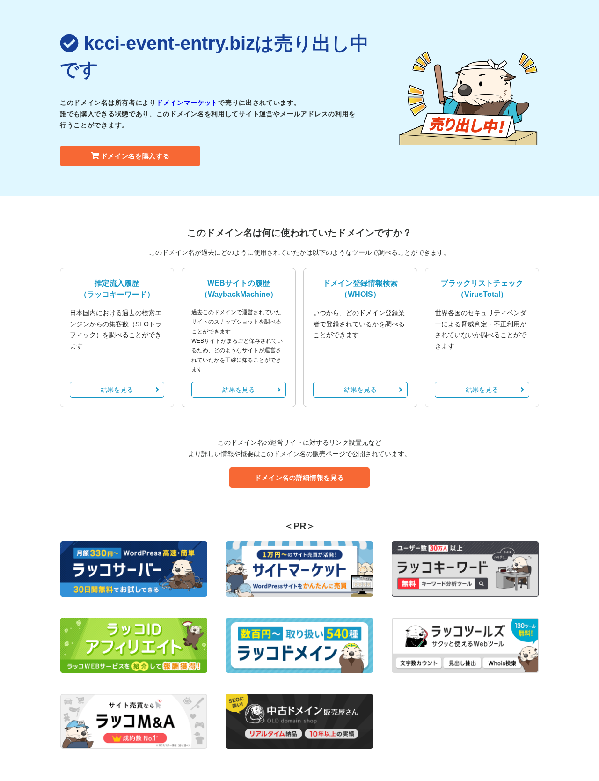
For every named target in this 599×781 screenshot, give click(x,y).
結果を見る (117, 389)
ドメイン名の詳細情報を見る (299, 477)
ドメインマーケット (187, 102)
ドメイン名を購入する (135, 156)
